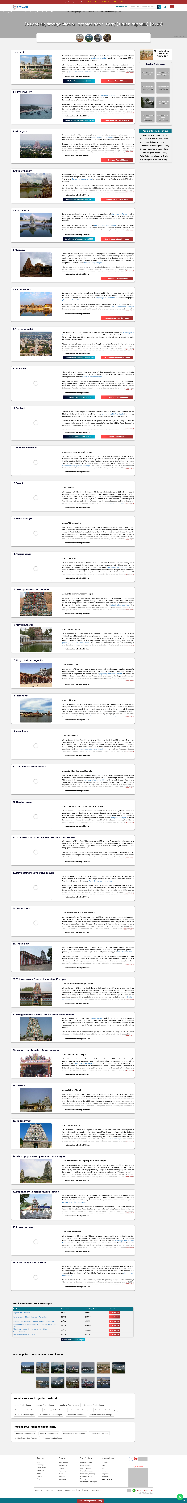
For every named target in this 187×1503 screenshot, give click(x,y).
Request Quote (93, 60)
